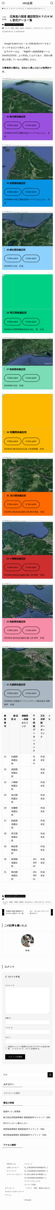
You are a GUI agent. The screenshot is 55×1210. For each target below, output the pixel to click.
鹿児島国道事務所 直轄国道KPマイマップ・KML (25, 1135)
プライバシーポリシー (15, 1174)
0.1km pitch (31, 125)
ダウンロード (10, 1188)
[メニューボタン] (3, 3)
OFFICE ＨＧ (11, 1164)
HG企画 (27, 3)
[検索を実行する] (50, 1074)
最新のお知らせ (44, 1188)
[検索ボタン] (52, 3)
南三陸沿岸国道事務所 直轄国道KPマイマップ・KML (27, 1117)
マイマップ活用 (30, 1185)
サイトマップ (11, 1171)
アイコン (8, 1195)
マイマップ (28, 1164)
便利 (35, 1188)
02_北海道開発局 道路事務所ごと (36, 1171)
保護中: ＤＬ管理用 (11, 1112)
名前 (8, 1018)
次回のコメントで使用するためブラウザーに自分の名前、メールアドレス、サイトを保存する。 (29, 1048)
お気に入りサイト (13, 1167)
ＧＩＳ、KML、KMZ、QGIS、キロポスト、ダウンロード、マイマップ (28, 28)
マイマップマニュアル (32, 1181)
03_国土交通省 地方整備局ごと (35, 1174)
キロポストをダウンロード (14, 24)
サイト (7, 1037)
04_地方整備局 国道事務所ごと (35, 1178)
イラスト (29, 1188)
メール (9, 1028)
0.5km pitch (12, 125)
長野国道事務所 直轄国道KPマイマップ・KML (24, 1129)
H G (27, 950)
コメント (9, 985)
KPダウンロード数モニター (15, 1123)
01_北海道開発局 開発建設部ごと (36, 1167)
